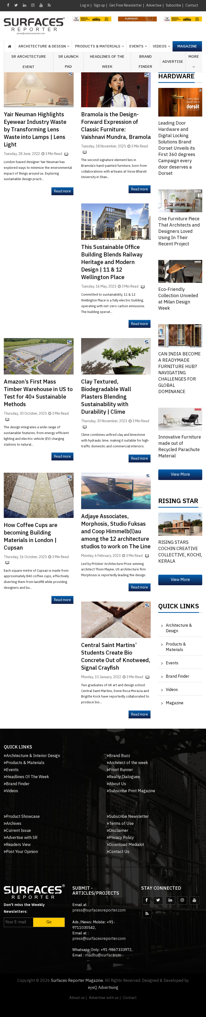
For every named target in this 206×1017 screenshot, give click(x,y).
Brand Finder (145, 61)
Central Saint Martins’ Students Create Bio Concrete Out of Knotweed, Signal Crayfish (115, 657)
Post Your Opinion (22, 851)
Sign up (99, 5)
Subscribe (173, 5)
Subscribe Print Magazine (132, 791)
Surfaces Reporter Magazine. (77, 980)
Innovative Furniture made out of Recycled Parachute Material (179, 447)
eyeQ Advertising (103, 987)
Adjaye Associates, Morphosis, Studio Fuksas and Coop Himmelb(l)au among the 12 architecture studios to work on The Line (115, 531)
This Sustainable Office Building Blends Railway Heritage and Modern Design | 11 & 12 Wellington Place (111, 262)
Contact (191, 5)
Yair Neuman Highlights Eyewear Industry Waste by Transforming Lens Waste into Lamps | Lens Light (35, 129)
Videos (160, 46)
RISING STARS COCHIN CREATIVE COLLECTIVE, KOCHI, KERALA (180, 552)
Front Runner (121, 770)
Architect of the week (128, 763)
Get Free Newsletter (125, 5)
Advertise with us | (105, 998)
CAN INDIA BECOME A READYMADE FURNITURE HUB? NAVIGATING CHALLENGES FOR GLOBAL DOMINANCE (179, 373)
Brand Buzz (119, 756)
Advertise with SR (21, 837)
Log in (84, 5)
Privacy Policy (121, 837)
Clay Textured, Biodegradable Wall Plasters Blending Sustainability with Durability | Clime (106, 397)
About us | (78, 998)
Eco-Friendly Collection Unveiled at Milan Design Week (178, 299)
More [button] (193, 56)
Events (172, 663)
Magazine (187, 46)
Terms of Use (121, 823)
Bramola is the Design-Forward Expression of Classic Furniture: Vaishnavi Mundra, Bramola (116, 126)
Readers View (18, 844)
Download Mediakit (126, 844)
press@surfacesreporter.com (99, 910)
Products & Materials (176, 647)
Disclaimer (118, 830)
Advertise (154, 5)
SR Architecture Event (28, 61)
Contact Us (119, 851)
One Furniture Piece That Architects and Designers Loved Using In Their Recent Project (179, 231)
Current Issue (18, 830)
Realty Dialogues (124, 777)
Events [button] (136, 46)
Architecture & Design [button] (42, 46)
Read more (62, 191)
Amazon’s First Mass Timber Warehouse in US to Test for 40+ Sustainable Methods (38, 393)
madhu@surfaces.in (103, 955)
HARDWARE (176, 77)
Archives (13, 823)
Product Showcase (23, 816)
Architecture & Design (179, 628)
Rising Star (178, 502)
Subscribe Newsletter (129, 816)
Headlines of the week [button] (107, 61)
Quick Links (178, 607)
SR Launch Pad (68, 61)
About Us (117, 784)
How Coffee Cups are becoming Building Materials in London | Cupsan (30, 537)
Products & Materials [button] (97, 46)
